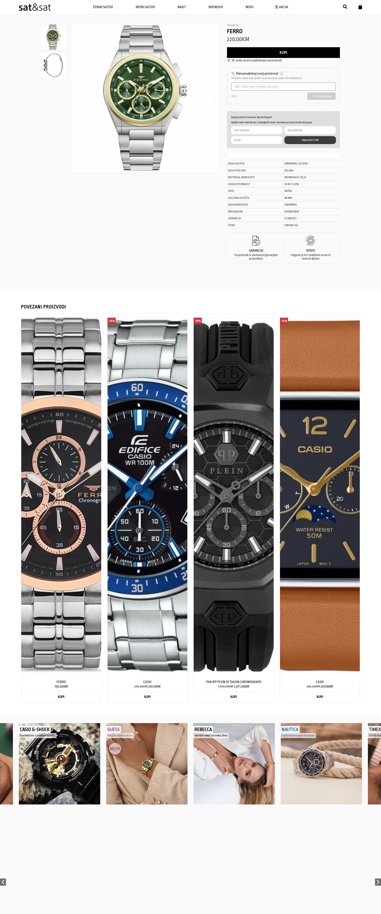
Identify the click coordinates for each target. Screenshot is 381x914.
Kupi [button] (61, 697)
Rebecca (116, 729)
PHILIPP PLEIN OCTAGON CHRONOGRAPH (233, 682)
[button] (345, 7)
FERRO (61, 682)
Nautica (202, 729)
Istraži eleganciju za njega (297, 735)
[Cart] (360, 7)
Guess (26, 729)
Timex (288, 729)
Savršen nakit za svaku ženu (123, 735)
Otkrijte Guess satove (32, 735)
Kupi (283, 52)
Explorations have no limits (211, 735)
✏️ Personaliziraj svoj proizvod (254, 73)
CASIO (147, 682)
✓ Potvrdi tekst (321, 96)
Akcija (26, 746)
